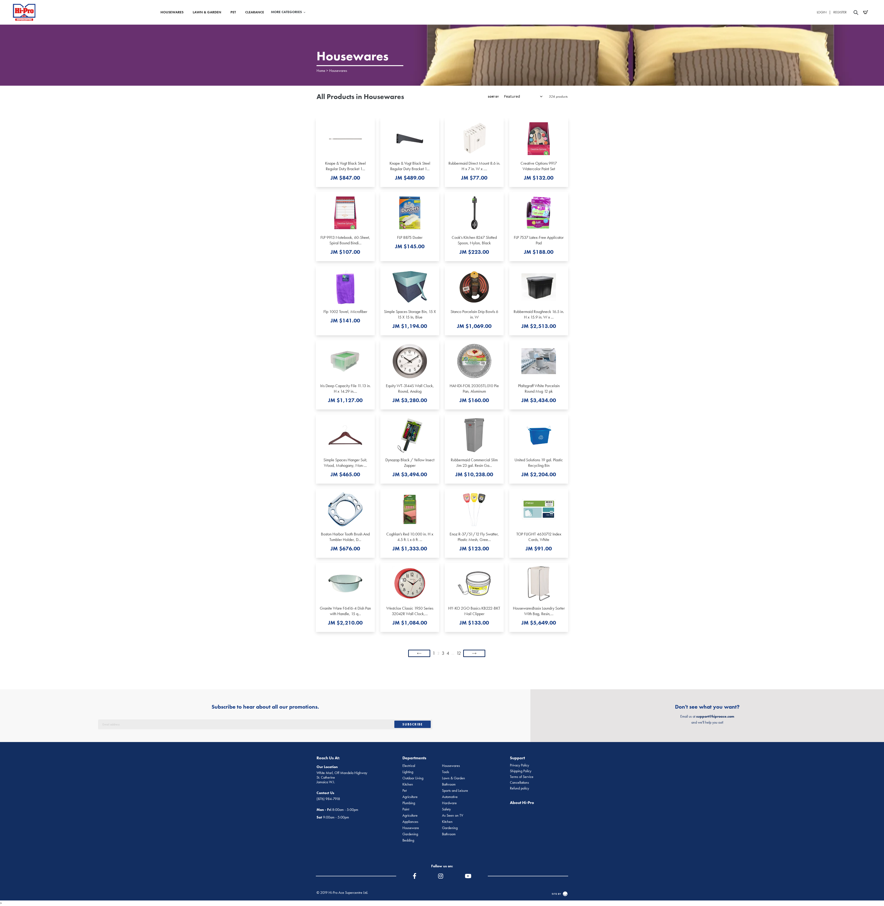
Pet (404, 790)
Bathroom (449, 784)
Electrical (408, 765)
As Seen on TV (452, 815)
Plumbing (408, 803)
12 (459, 653)
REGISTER (840, 12)
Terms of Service (521, 776)
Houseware (410, 828)
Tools (445, 772)
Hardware (449, 803)
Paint (405, 809)
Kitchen (407, 784)
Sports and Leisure (455, 790)
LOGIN (821, 12)
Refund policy (519, 788)
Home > (322, 70)
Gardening (450, 828)
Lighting (407, 772)
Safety (446, 809)
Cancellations (519, 782)
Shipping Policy (520, 771)
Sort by (493, 97)
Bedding (408, 840)
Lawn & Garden (453, 778)
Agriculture (410, 797)
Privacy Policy (519, 765)
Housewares (338, 70)
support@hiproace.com (715, 716)
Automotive (450, 797)
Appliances (410, 821)
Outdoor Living (412, 778)
